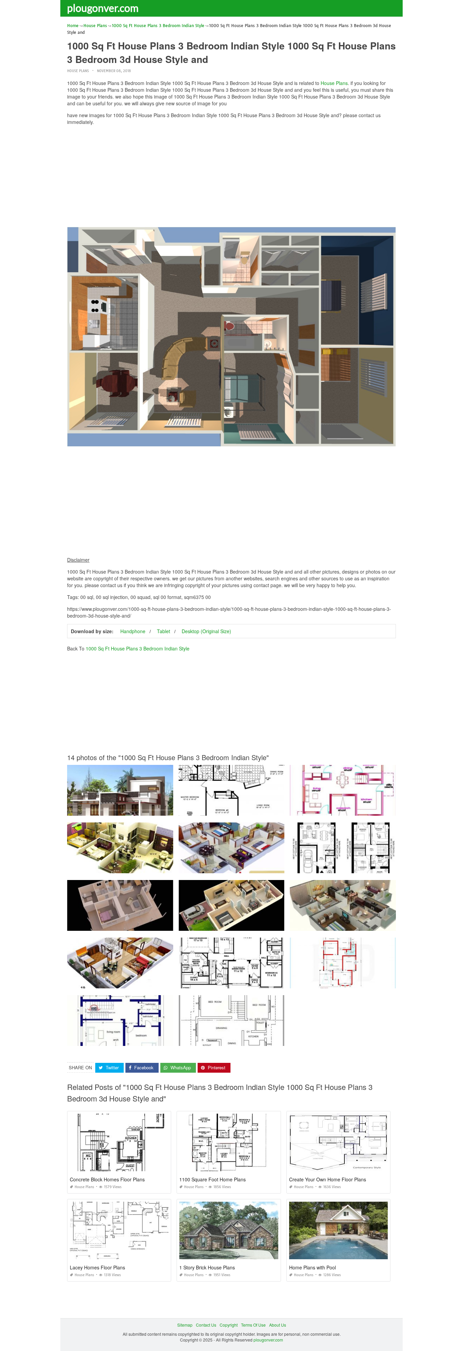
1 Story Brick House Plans (207, 1267)
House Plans (78, 71)
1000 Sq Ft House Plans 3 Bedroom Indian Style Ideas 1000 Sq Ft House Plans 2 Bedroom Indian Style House (281, 924)
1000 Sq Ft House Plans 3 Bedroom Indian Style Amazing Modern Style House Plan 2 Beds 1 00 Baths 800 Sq (281, 982)
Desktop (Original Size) (206, 631)
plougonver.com (103, 8)
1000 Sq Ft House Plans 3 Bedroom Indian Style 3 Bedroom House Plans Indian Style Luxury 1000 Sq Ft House (171, 1040)
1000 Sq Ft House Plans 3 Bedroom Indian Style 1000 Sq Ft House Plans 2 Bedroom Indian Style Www (275, 867)
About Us (277, 1325)
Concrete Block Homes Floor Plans (107, 1179)
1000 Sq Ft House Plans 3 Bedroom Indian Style (137, 648)
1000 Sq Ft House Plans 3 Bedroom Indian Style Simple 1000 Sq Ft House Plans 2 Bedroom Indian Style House (172, 924)
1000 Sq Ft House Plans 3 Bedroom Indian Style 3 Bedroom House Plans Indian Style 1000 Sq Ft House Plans (282, 1040)
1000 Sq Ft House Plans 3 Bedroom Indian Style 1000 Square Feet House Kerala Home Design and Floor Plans (172, 809)
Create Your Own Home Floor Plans (327, 1179)
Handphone (132, 631)
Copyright (229, 1325)
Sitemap (185, 1325)
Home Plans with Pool (312, 1267)
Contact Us (206, 1325)
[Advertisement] (231, 177)
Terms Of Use (253, 1325)
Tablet (163, 631)
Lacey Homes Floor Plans (97, 1267)
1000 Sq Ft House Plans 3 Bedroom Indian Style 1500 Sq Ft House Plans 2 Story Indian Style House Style (166, 982)
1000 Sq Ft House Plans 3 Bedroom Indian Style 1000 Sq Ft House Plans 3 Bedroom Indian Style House (165, 867)
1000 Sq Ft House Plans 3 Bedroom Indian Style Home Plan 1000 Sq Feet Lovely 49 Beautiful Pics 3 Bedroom (281, 809)
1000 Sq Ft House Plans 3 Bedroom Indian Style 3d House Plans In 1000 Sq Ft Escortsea (373, 924)
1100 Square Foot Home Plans (212, 1179)
